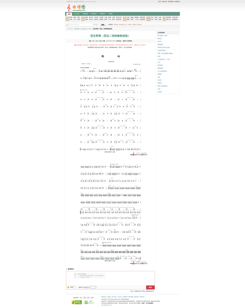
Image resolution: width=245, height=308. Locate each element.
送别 (159, 56)
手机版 (111, 13)
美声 (78, 17)
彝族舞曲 (160, 44)
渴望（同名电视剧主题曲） (166, 53)
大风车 (130, 24)
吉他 (113, 17)
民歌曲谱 (94, 13)
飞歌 (159, 89)
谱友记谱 (175, 17)
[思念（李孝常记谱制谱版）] (110, 156)
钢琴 (86, 17)
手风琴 (96, 17)
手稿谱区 (168, 17)
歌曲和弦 (175, 19)
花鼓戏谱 (142, 17)
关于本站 (114, 296)
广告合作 (119, 296)
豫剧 (128, 19)
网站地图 (131, 296)
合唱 (71, 19)
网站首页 (103, 296)
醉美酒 (160, 38)
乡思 (159, 77)
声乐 (152, 17)
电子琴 (91, 17)
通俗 (74, 17)
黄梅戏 (137, 17)
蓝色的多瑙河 (162, 50)
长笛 (106, 17)
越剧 (132, 17)
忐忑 (159, 62)
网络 (93, 41)
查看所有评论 (150, 291)
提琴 (113, 19)
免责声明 (125, 296)
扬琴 (106, 19)
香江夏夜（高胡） (163, 35)
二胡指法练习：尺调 (164, 59)
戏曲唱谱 (85, 13)
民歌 (71, 17)
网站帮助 (171, 1)
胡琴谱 (96, 19)
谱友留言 (164, 1)
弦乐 (152, 19)
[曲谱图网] (75, 11)
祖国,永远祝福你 (162, 86)
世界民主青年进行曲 (164, 47)
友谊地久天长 (123, 24)
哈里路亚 (160, 65)
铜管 (109, 17)
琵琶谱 (101, 19)
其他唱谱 (142, 19)
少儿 (74, 19)
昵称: (72, 287)
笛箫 (86, 19)
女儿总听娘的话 (162, 71)
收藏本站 (177, 1)
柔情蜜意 (160, 68)
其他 (160, 19)
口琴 (109, 19)
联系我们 (142, 296)
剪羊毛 (160, 41)
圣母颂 (160, 92)
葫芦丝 (91, 19)
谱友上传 (168, 19)
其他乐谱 (118, 19)
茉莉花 (116, 24)
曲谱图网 (76, 29)
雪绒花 (160, 83)
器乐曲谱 (77, 13)
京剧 (128, 17)
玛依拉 (160, 80)
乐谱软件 (102, 13)
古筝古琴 (118, 17)
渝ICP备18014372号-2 (106, 305)
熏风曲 (160, 74)
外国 (78, 19)
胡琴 (90, 29)
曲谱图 (122, 299)
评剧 (132, 19)
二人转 (137, 19)
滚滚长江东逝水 (137, 24)
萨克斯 (101, 17)
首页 (159, 1)
